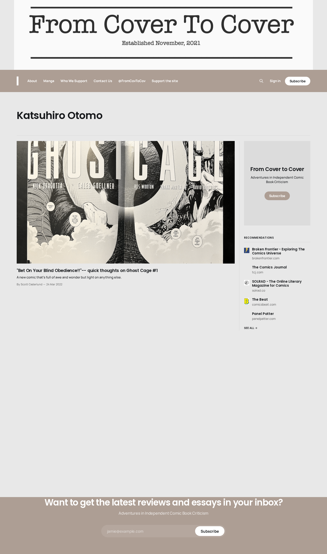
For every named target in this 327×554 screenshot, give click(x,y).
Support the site (165, 81)
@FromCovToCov (131, 81)
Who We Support (74, 81)
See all (249, 328)
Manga (48, 81)
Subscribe (298, 81)
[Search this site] (261, 81)
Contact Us (103, 81)
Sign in (275, 81)
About (32, 81)
